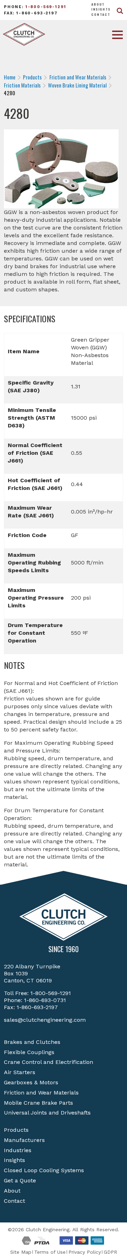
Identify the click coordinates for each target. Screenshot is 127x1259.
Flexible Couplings (29, 1052)
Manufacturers (24, 1140)
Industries (17, 1150)
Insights (101, 9)
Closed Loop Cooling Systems (44, 1170)
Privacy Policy (84, 1252)
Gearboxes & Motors (31, 1082)
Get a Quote (20, 1180)
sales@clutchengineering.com (45, 1019)
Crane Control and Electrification (48, 1062)
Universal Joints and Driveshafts (47, 1112)
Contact (100, 14)
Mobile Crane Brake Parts (38, 1102)
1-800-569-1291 (45, 7)
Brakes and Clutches (32, 1042)
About (98, 4)
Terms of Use (50, 1252)
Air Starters (19, 1072)
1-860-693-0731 (45, 1000)
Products (16, 1129)
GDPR (110, 1252)
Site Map (20, 1252)
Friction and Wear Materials (41, 1092)
